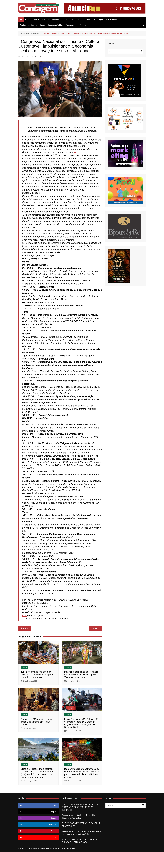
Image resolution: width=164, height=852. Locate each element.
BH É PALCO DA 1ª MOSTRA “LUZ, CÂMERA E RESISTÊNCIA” (81, 824)
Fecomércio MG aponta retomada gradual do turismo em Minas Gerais (37, 722)
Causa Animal (77, 20)
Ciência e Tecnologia (94, 20)
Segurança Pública (55, 25)
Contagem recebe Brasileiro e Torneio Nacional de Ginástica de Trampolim (82, 816)
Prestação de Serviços (28, 25)
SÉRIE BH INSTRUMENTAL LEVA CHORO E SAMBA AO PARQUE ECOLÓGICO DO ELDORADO (80, 807)
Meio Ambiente (111, 20)
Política (123, 20)
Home (27, 20)
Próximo (94, 628)
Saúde (42, 25)
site (75, 152)
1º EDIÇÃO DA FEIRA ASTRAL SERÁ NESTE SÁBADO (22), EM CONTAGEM (80, 840)
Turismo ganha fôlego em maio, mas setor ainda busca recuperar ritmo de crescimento (37, 674)
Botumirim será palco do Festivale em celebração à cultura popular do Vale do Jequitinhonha (81, 674)
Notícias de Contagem (50, 20)
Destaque (66, 20)
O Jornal (35, 20)
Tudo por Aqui (71, 25)
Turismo (83, 25)
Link (24, 615)
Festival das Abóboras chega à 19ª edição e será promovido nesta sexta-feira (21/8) (81, 832)
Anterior (26, 628)
